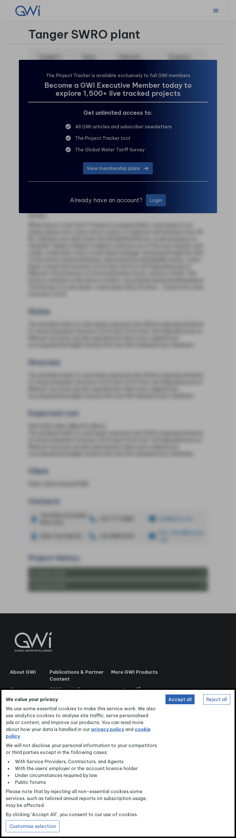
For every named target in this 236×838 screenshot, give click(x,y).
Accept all (180, 699)
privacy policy (107, 729)
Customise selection (32, 826)
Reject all (216, 699)
